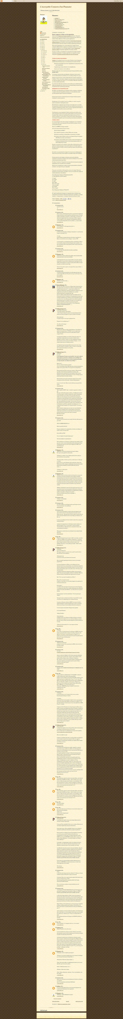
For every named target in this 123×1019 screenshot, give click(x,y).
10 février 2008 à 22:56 (60, 804)
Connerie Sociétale (58, 24)
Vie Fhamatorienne (58, 27)
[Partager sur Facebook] (68, 199)
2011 (42, 44)
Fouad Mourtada (58, 26)
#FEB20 (56, 18)
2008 (42, 49)
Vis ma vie (44, 70)
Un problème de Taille (45, 88)
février (43, 64)
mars (43, 63)
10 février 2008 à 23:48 (60, 919)
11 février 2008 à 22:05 (60, 983)
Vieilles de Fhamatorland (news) (61, 28)
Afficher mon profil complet (44, 36)
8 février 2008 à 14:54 (60, 227)
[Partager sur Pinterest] (70, 199)
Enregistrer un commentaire (57, 998)
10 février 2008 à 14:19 (60, 688)
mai (43, 60)
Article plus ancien (79, 1001)
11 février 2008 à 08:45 (60, 948)
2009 (42, 47)
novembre (44, 51)
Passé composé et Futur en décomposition (46, 85)
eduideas (58, 986)
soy (57, 536)
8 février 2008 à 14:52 (60, 222)
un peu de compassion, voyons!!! (46, 80)
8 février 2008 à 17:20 (60, 415)
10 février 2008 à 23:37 (60, 885)
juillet (43, 57)
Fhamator (44, 32)
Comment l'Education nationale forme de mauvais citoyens (68, 652)
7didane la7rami (60, 308)
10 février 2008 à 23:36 (60, 867)
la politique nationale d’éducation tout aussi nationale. (67, 54)
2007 (42, 91)
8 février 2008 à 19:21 (60, 507)
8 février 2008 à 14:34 (60, 209)
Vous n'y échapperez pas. (46, 81)
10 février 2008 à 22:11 (60, 743)
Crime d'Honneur (45, 87)
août (43, 56)
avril (43, 61)
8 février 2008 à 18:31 (60, 500)
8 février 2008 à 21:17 (60, 545)
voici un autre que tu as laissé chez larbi (64, 732)
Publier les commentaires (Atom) (64, 1004)
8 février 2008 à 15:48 (60, 306)
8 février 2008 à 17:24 (60, 447)
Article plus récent (55, 1001)
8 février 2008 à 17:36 (60, 494)
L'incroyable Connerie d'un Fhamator (55, 6)
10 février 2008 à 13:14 (60, 670)
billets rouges (57, 21)
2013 (42, 42)
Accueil (67, 1001)
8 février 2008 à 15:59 (60, 325)
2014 (42, 40)
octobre (43, 53)
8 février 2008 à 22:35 (60, 638)
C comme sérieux (58, 23)
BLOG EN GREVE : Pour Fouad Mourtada (46, 75)
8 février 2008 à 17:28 (60, 471)
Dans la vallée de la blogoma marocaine (46, 73)
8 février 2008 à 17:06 (60, 385)
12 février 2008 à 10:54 (60, 996)
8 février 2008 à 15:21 (60, 251)
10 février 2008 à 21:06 (60, 722)
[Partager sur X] (67, 199)
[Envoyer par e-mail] (63, 199)
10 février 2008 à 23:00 (60, 814)
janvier (43, 89)
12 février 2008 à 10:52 (60, 990)
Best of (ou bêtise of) (59, 19)
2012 (42, 43)
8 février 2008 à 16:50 (60, 349)
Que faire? (44, 69)
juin (43, 58)
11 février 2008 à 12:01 (60, 975)
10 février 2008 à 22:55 (60, 786)
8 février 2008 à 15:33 (60, 268)
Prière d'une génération (46, 68)
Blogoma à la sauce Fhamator (60, 22)
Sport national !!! (45, 83)
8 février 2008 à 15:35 (60, 282)
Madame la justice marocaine (45, 78)
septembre (44, 54)
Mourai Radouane (60, 285)
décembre (44, 50)
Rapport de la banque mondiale (65, 36)
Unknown (59, 927)
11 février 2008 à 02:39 (60, 924)
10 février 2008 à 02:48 (60, 663)
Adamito (54, 60)
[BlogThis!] (65, 199)
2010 (42, 46)
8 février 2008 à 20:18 (60, 533)
